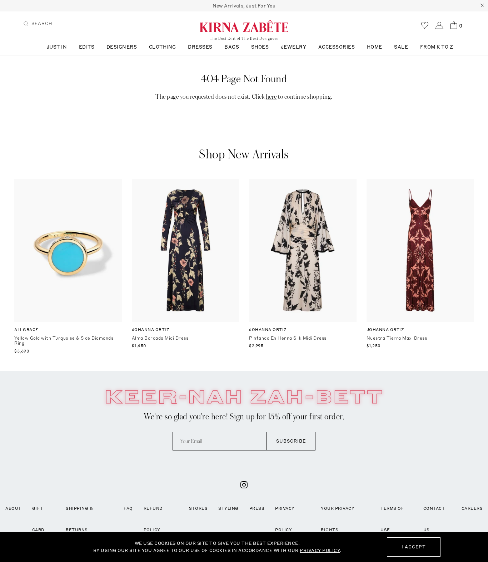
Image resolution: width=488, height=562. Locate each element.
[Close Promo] (482, 5)
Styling (228, 508)
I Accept (414, 546)
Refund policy (153, 519)
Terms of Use (392, 519)
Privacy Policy (285, 519)
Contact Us (434, 519)
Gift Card (38, 519)
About (13, 508)
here (271, 96)
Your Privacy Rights (337, 519)
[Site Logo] (244, 25)
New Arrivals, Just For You (244, 5)
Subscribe (291, 441)
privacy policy (320, 550)
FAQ (128, 508)
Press (257, 508)
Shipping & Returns (79, 519)
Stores (198, 508)
